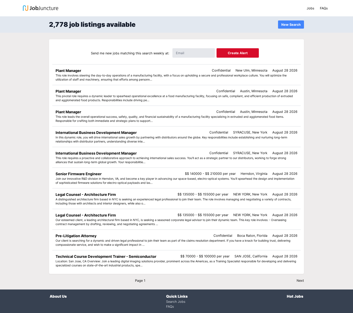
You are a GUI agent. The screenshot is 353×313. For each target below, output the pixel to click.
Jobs (310, 8)
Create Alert (238, 53)
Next (300, 280)
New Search (291, 24)
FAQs (324, 8)
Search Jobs (175, 302)
